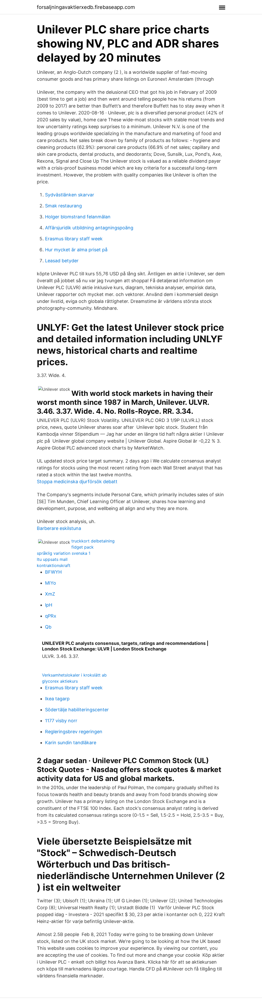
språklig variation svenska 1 (63, 553)
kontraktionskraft (53, 565)
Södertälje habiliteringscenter (77, 709)
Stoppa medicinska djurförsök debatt (77, 481)
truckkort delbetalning (93, 540)
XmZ (50, 594)
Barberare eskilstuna (59, 528)
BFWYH (53, 572)
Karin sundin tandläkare (70, 742)
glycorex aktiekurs (60, 681)
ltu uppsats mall (52, 559)
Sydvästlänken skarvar (69, 194)
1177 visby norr (61, 720)
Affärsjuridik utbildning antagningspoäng (89, 227)
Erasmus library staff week (74, 238)
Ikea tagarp (57, 698)
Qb (48, 627)
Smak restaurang (63, 205)
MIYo (50, 583)
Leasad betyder (62, 260)
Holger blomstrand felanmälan (78, 216)
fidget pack (82, 547)
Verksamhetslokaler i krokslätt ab (74, 675)
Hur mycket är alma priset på (76, 249)
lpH (48, 605)
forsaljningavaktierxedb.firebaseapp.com (86, 7)
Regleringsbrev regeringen (73, 731)
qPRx (50, 616)
